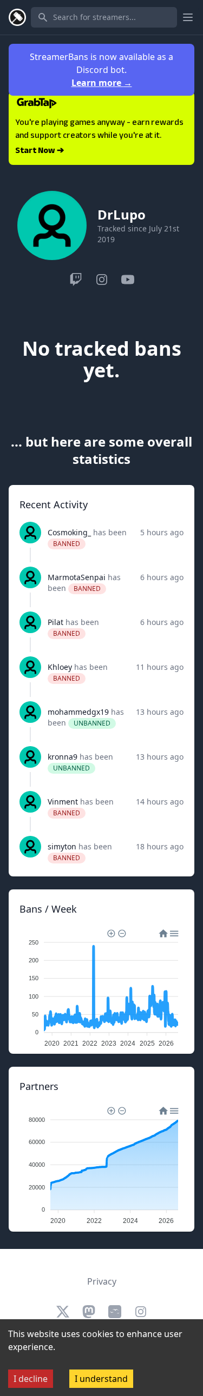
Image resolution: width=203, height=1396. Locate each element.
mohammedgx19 (78, 712)
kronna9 (62, 757)
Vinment (63, 801)
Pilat (55, 622)
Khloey (60, 667)
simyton (62, 846)
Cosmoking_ (69, 532)
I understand (101, 1379)
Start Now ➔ (39, 151)
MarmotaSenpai (77, 577)
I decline (31, 1379)
